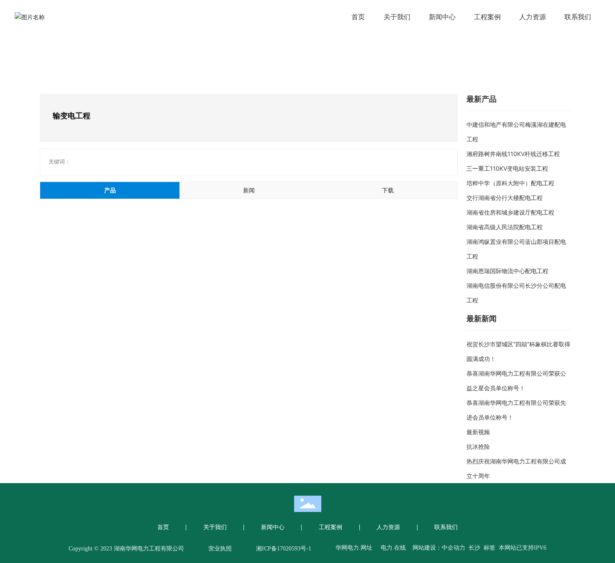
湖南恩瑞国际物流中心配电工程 (507, 270)
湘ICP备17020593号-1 (283, 548)
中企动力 (453, 548)
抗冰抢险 (478, 446)
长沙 (474, 548)
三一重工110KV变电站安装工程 (507, 168)
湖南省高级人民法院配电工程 (504, 226)
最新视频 (478, 431)
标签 (490, 548)
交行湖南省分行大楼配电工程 (504, 197)
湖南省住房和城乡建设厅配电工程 (510, 212)
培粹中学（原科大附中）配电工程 (510, 183)
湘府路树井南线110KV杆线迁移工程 (513, 153)
